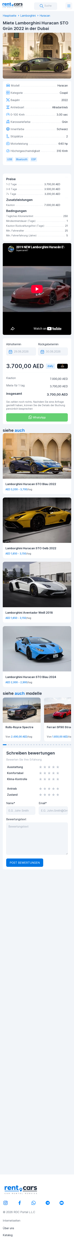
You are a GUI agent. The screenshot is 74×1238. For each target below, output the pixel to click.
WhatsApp (39, 417)
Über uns (8, 1228)
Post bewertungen (25, 862)
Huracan (45, 15)
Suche (48, 5)
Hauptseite (9, 15)
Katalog (8, 1235)
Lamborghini (28, 15)
